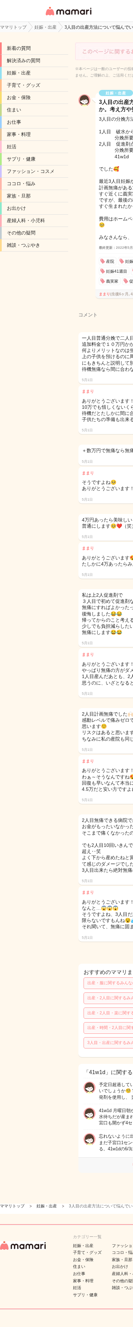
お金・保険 (19, 97)
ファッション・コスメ (31, 171)
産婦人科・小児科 (26, 220)
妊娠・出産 (19, 73)
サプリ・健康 (21, 159)
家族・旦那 (19, 196)
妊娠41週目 (116, 271)
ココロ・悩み (21, 183)
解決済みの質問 (23, 60)
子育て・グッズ (23, 85)
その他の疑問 (21, 232)
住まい (14, 109)
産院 (110, 261)
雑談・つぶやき (23, 245)
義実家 (112, 281)
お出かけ (16, 208)
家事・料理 (19, 134)
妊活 (11, 146)
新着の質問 (19, 48)
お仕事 (14, 122)
